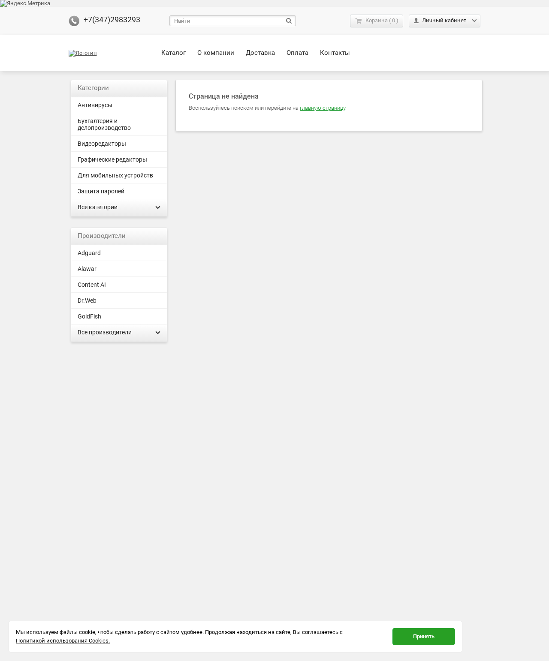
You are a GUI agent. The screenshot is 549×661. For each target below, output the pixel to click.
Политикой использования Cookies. (63, 640)
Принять (423, 636)
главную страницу (322, 108)
